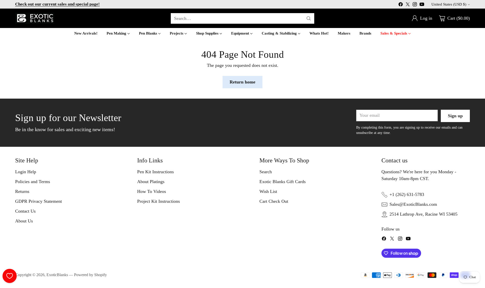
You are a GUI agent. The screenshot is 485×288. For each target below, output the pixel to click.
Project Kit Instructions (158, 201)
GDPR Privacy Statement (38, 201)
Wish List (268, 191)
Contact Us (25, 211)
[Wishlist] (10, 276)
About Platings (150, 181)
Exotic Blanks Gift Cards (282, 181)
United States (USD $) (448, 4)
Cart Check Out (273, 201)
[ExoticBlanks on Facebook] (400, 5)
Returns (22, 191)
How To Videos (151, 191)
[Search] (308, 18)
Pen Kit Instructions (155, 171)
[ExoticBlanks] (34, 18)
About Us (24, 220)
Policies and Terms (32, 181)
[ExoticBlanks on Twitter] (407, 5)
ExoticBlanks (57, 275)
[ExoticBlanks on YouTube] (421, 5)
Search (265, 171)
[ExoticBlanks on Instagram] (414, 5)
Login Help (25, 171)
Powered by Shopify (90, 275)
